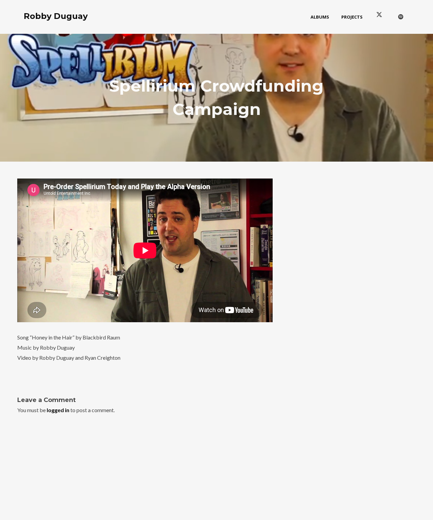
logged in (58, 410)
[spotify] (400, 16)
